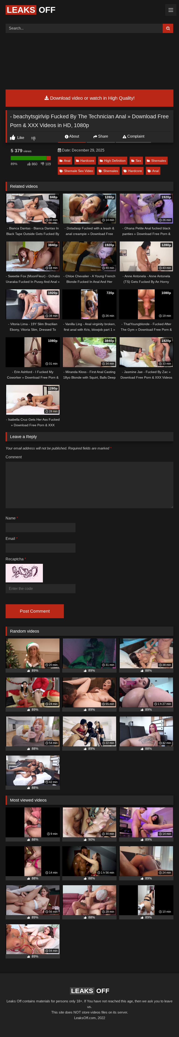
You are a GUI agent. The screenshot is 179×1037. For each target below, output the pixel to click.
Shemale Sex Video (78, 171)
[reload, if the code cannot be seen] (24, 581)
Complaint (135, 136)
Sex (138, 160)
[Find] (168, 28)
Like (20, 138)
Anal (67, 160)
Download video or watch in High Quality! (92, 98)
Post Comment (35, 611)
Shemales (158, 160)
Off (31, 10)
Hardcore (87, 160)
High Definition (115, 160)
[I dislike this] (34, 139)
